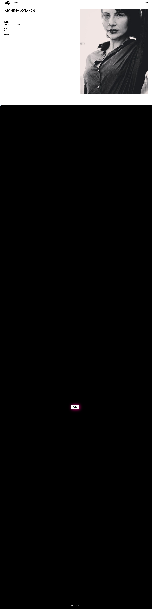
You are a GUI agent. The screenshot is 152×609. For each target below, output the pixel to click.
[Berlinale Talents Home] (7, 3)
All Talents (15, 2)
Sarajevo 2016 (9, 25)
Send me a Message (76, 605)
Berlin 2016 (21, 25)
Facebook (8, 37)
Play (75, 406)
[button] (146, 3)
